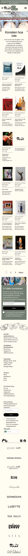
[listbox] (11, 431)
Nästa (21, 272)
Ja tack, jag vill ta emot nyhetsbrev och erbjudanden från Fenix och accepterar (15, 314)
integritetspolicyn (17, 316)
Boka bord (14, 9)
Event (13, 6)
